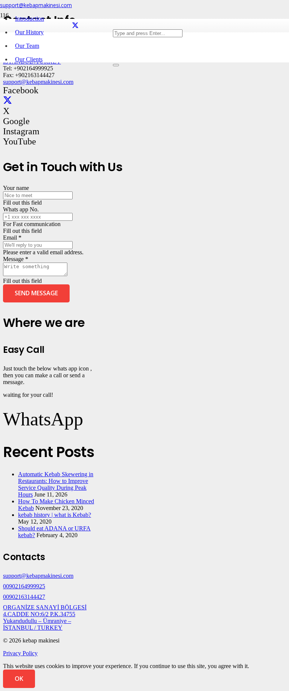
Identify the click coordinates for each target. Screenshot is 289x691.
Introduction (29, 18)
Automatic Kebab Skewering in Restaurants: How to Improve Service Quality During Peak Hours (55, 484)
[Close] (116, 65)
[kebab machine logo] (56, 77)
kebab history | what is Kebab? (54, 515)
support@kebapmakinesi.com (38, 82)
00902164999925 (24, 586)
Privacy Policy (20, 653)
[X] (75, 25)
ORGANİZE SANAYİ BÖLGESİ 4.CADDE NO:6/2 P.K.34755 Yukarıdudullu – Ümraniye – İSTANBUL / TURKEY (45, 617)
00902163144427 (24, 597)
